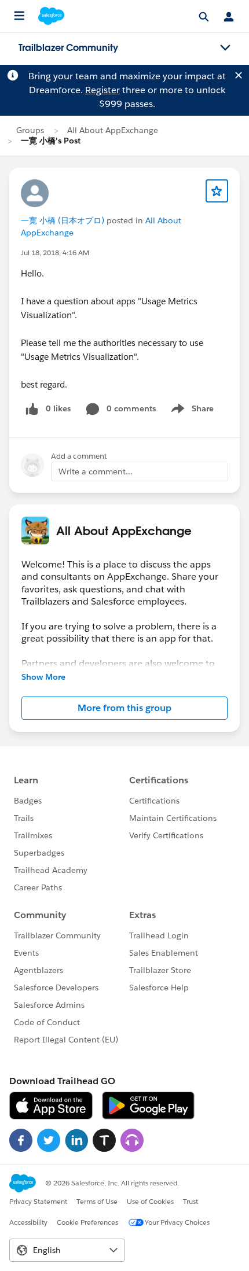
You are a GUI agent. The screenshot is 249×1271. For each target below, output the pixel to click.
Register (102, 90)
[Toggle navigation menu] (225, 48)
